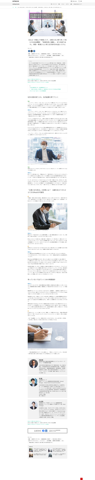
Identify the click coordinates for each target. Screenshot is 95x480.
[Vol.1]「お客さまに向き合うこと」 (35, 79)
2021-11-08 (29, 48)
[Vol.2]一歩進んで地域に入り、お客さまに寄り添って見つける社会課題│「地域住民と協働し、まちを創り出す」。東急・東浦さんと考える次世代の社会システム (47, 42)
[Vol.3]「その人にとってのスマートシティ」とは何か (38, 82)
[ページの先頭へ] (81, 479)
